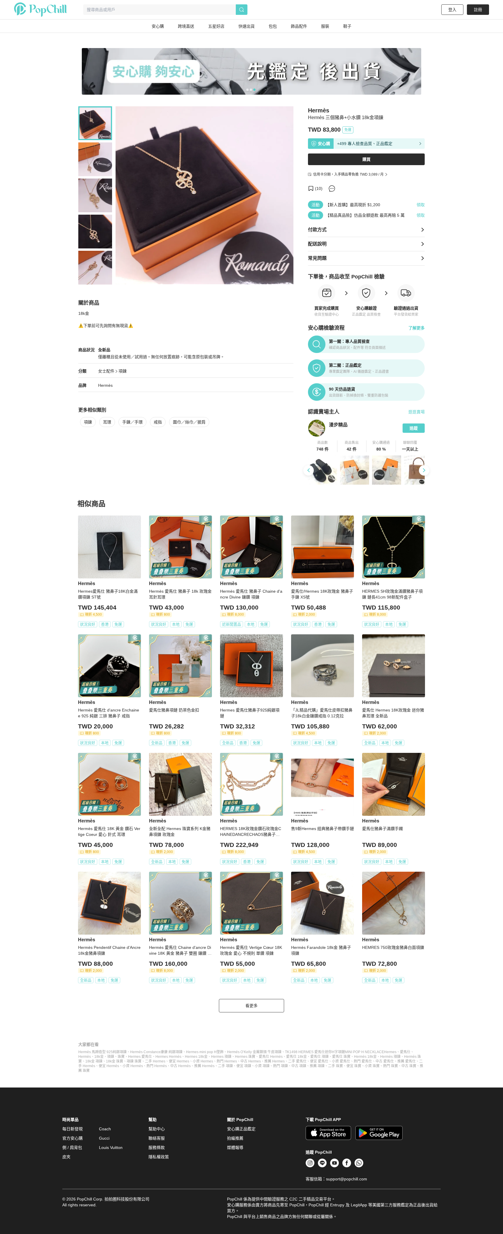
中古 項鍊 (298, 1066)
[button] (322, 446)
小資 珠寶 (372, 1066)
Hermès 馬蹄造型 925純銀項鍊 (102, 1052)
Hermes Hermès (168, 1057)
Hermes (390, 1052)
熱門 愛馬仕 (363, 1061)
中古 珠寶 (408, 1066)
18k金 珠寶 (114, 1061)
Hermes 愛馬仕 (140, 1057)
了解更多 (416, 328)
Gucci (104, 1138)
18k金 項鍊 (93, 1061)
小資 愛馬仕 (341, 1061)
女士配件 (106, 371)
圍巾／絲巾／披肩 (189, 422)
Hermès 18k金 (365, 1057)
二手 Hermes (155, 1061)
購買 (366, 159)
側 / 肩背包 (72, 1147)
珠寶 (121, 1057)
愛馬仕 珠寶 (341, 1057)
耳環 (107, 422)
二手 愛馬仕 (297, 1061)
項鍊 (122, 371)
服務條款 (156, 1147)
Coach (105, 1129)
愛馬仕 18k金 (296, 1057)
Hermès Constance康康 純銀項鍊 (156, 1052)
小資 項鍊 (262, 1066)
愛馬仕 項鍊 (319, 1057)
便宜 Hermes (179, 1061)
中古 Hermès (180, 1066)
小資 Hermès (133, 1066)
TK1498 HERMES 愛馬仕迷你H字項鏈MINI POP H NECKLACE (334, 1052)
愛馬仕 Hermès (271, 1057)
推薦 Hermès (204, 1066)
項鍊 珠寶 (134, 1061)
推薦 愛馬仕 (406, 1061)
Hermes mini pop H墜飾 (205, 1052)
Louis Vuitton (111, 1147)
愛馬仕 (405, 1052)
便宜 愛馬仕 (319, 1061)
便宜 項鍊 (243, 1066)
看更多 (251, 1005)
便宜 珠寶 (353, 1066)
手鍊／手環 (132, 422)
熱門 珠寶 (390, 1066)
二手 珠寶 (335, 1066)
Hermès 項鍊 (390, 1057)
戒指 (158, 422)
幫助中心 (156, 1129)
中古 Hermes (250, 1061)
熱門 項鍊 (280, 1066)
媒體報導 (235, 1147)
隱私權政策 (158, 1156)
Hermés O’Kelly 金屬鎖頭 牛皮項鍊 (254, 1052)
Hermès (105, 385)
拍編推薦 (235, 1138)
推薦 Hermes (274, 1061)
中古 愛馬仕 (385, 1061)
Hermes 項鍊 (221, 1057)
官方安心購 (72, 1138)
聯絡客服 (156, 1138)
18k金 (99, 1057)
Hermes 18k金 (196, 1057)
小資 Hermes (203, 1061)
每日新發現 (72, 1129)
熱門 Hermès (156, 1066)
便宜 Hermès (109, 1066)
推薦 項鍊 (317, 1066)
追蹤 (414, 428)
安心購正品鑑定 (241, 1129)
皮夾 (66, 1156)
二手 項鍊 (225, 1066)
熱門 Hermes (227, 1061)
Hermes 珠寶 (245, 1057)
